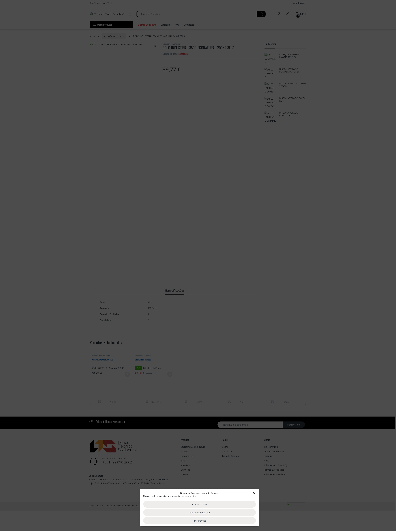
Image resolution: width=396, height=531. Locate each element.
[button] (254, 492)
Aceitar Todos (199, 504)
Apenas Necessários (200, 512)
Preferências (199, 520)
